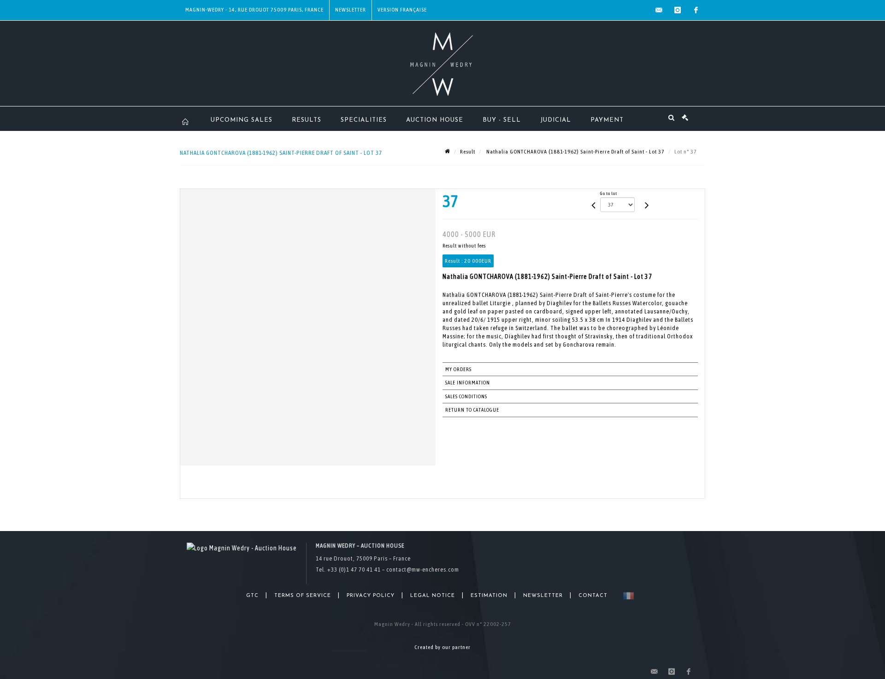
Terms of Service (302, 595)
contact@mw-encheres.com (422, 569)
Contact (593, 595)
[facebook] (696, 10)
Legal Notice (432, 595)
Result (467, 151)
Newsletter (350, 9)
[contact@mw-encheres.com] (659, 10)
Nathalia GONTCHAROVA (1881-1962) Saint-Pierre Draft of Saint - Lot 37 (575, 151)
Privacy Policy (371, 595)
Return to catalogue (472, 410)
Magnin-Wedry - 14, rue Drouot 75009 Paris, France (254, 9)
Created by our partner (442, 647)
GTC (252, 595)
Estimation (489, 595)
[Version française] (626, 596)
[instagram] (677, 10)
